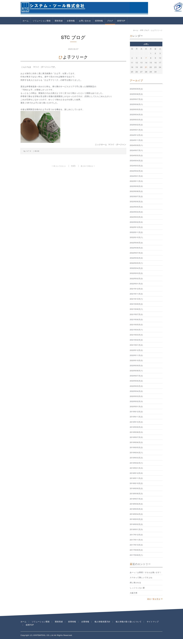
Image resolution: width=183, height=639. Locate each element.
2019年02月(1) (136, 463)
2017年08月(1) (136, 555)
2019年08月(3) (136, 432)
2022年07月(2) (136, 253)
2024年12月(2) (136, 135)
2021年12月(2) (136, 288)
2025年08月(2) (136, 94)
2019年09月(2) (136, 427)
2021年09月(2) (136, 304)
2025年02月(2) (136, 124)
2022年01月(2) (136, 283)
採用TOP (121, 20)
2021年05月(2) (136, 324)
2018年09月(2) (136, 488)
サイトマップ (153, 621)
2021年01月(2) (136, 345)
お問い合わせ (85, 20)
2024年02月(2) (136, 171)
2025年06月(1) (136, 104)
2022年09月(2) (136, 242)
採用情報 (99, 20)
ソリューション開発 (42, 20)
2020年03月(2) (136, 396)
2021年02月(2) (136, 340)
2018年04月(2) (136, 514)
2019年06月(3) (136, 442)
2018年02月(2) (136, 524)
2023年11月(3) (136, 181)
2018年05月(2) (136, 509)
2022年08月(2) (136, 247)
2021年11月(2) (136, 293)
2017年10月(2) (136, 544)
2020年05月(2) (136, 386)
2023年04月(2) (136, 212)
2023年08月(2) (136, 191)
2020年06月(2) (136, 381)
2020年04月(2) (136, 391)
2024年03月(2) (136, 165)
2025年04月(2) (136, 114)
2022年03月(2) (136, 273)
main (73, 165)
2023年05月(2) (136, 206)
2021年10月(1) (136, 299)
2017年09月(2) (136, 550)
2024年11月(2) (136, 140)
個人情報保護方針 (102, 621)
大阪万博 (133, 593)
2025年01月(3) (136, 129)
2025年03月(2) (136, 119)
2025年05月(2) (136, 109)
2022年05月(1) (136, 263)
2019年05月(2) (136, 447)
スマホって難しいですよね (141, 577)
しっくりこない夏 (137, 587)
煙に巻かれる (135, 582)
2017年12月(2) (136, 534)
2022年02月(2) (136, 278)
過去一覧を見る (153, 599)
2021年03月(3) (136, 334)
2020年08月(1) (136, 370)
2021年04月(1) (136, 329)
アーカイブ (136, 80)
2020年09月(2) (136, 365)
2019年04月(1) (136, 452)
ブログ (110, 20)
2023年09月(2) (136, 186)
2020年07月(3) (136, 375)
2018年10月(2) (136, 483)
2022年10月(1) (136, 237)
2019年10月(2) (136, 422)
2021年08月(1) (136, 309)
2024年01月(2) (136, 176)
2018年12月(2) (136, 473)
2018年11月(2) (136, 478)
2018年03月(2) (136, 519)
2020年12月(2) (136, 350)
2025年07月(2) (136, 99)
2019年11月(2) (136, 416)
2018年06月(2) (136, 504)
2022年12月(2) (136, 227)
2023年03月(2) (136, 217)
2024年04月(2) (136, 160)
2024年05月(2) (136, 155)
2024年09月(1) (136, 145)
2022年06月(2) (136, 258)
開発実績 (59, 20)
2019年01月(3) (136, 468)
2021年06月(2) (136, 319)
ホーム (26, 20)
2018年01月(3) (136, 529)
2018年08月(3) (136, 493)
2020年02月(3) (136, 401)
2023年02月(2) (136, 222)
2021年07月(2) (136, 314)
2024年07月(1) (136, 150)
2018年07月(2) (136, 498)
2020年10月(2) (136, 360)
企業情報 (71, 20)
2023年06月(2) (136, 201)
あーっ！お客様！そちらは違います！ (146, 572)
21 (146, 67)
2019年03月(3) (136, 457)
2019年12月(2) (136, 411)
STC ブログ (144, 30)
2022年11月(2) (136, 232)
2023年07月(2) (136, 196)
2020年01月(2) (136, 406)
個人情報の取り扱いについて (129, 621)
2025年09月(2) (136, 89)
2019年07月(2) (136, 437)
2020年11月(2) (136, 355)
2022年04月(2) (136, 268)
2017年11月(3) (136, 539)
